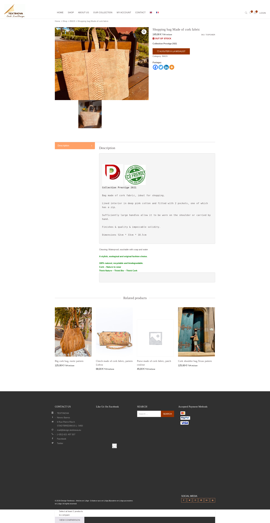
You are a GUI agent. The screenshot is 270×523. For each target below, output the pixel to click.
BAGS (72, 21)
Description (63, 145)
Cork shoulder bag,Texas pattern (195, 361)
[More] (171, 67)
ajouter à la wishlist (172, 51)
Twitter (60, 443)
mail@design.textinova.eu (69, 430)
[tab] (75, 145)
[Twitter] (160, 67)
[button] (144, 31)
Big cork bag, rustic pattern (69, 361)
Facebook (61, 439)
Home (57, 21)
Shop (65, 21)
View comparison (69, 520)
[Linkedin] (166, 67)
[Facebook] (155, 67)
